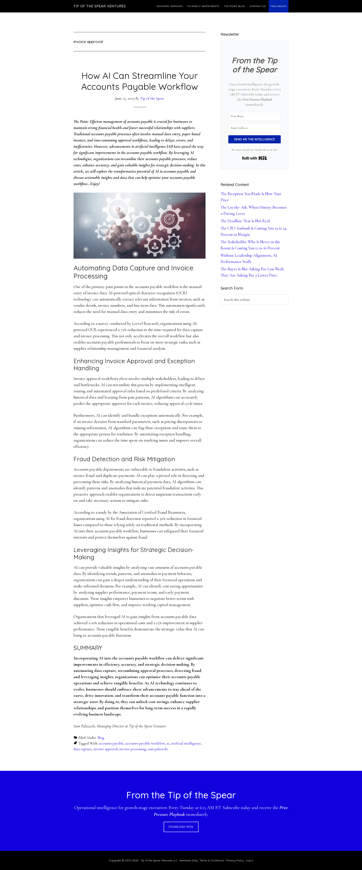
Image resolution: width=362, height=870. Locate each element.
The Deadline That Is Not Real (245, 220)
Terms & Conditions (212, 860)
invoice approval (105, 749)
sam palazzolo (158, 749)
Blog (100, 738)
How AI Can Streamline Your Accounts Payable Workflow (139, 81)
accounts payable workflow (145, 743)
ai (168, 743)
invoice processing (132, 749)
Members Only (188, 860)
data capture (83, 749)
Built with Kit (254, 158)
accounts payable (111, 743)
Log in (249, 860)
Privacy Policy (235, 860)
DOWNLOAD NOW (181, 826)
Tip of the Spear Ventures (100, 6)
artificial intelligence (186, 743)
